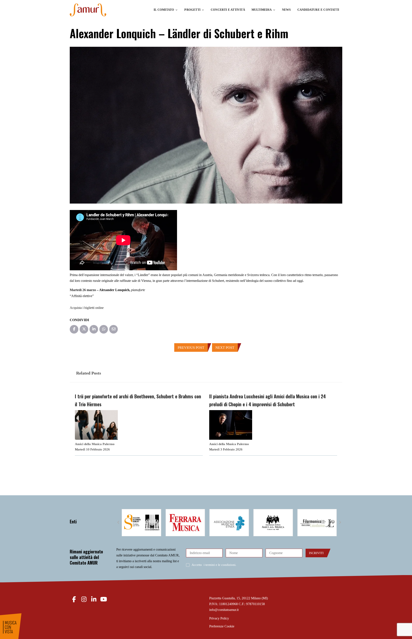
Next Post (224, 347)
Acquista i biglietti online (87, 308)
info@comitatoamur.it (224, 610)
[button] (118, 522)
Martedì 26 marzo (83, 290)
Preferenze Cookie (221, 626)
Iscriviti (316, 553)
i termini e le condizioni (219, 564)
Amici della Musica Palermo (95, 444)
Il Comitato (164, 9)
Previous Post (191, 347)
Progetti (192, 9)
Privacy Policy (219, 618)
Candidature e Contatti (318, 9)
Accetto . (214, 564)
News (286, 9)
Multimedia (261, 9)
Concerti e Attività (228, 9)
